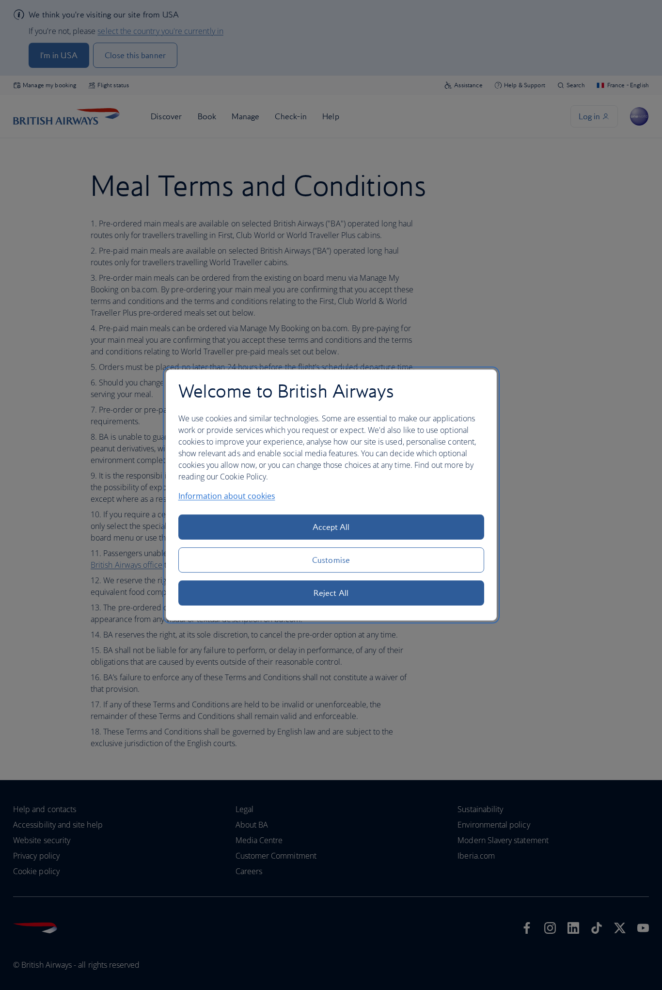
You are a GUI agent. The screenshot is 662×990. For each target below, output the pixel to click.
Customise (331, 560)
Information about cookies (226, 496)
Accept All (331, 527)
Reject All (331, 593)
